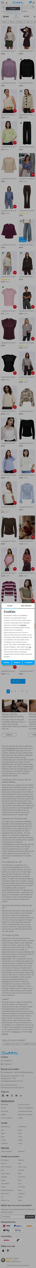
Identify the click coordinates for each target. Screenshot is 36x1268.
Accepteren (28, 662)
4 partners (23, 625)
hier (30, 647)
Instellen (6, 662)
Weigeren (17, 662)
